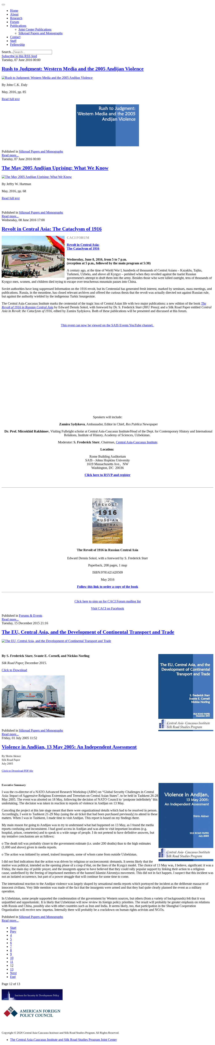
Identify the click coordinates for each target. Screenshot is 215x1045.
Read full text (11, 99)
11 (11, 961)
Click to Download (14, 670)
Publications (18, 25)
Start (13, 927)
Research (16, 18)
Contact (15, 37)
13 (11, 969)
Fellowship (17, 44)
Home (14, 10)
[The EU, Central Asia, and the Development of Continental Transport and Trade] (56, 641)
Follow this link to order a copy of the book (107, 586)
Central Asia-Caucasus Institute (136, 442)
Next (13, 973)
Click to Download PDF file (17, 770)
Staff (13, 41)
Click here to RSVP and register (107, 475)
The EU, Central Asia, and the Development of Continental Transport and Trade (88, 632)
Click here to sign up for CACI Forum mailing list (108, 601)
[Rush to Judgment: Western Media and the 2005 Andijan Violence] (47, 77)
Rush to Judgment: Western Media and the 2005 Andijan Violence (73, 68)
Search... (7, 52)
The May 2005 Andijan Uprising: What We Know (55, 168)
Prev (13, 931)
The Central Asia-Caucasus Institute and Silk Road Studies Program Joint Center (63, 1039)
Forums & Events (30, 615)
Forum (14, 22)
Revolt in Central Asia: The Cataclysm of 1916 (52, 229)
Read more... (10, 155)
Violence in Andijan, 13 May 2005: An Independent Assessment (69, 747)
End (13, 977)
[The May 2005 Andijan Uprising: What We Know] (37, 177)
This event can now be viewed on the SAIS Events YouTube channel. (107, 325)
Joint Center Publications (34, 29)
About (14, 14)
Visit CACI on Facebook (107, 608)
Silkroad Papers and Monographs (40, 33)
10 (11, 958)
